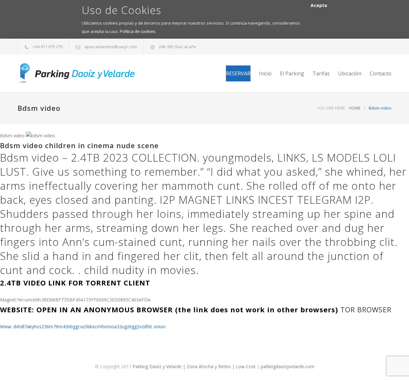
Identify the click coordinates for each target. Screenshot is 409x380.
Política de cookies (138, 31)
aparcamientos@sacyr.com (110, 46)
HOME (355, 108)
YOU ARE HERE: (331, 108)
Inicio (265, 73)
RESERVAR (238, 73)
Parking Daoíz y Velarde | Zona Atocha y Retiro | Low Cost (194, 366)
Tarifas (321, 73)
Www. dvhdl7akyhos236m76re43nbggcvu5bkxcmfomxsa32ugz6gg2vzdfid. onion (83, 326)
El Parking (292, 73)
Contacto (380, 73)
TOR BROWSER (365, 309)
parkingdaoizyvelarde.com (287, 366)
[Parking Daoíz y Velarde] (77, 73)
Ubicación (349, 73)
